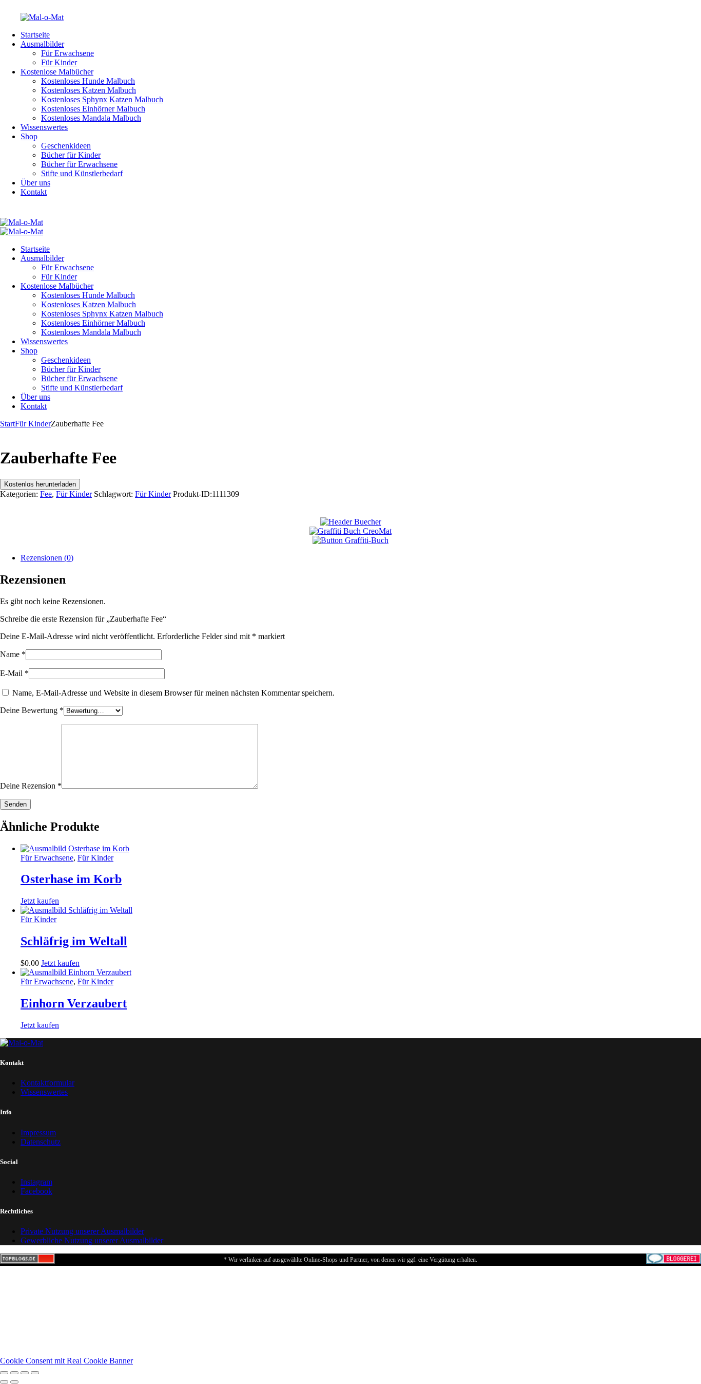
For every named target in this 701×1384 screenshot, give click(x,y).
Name (13, 654)
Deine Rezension (31, 785)
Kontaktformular (47, 1082)
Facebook (36, 1191)
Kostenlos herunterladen (40, 484)
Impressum (38, 1132)
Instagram (36, 1181)
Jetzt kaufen (40, 900)
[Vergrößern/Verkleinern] (4, 1372)
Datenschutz (41, 1141)
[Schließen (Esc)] (35, 1372)
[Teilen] (25, 1372)
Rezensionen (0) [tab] (47, 557)
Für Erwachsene (47, 857)
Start (7, 423)
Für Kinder (33, 423)
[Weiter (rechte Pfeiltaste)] (14, 1381)
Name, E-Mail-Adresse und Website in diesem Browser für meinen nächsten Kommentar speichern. (173, 692)
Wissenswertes (44, 1092)
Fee (46, 494)
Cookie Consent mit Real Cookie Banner (66, 1360)
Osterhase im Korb (71, 879)
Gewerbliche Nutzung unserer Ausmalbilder (92, 1240)
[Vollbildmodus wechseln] (14, 1372)
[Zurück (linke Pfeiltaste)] (4, 1381)
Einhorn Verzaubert (74, 1003)
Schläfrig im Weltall (74, 941)
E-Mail (14, 673)
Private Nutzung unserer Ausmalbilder (82, 1231)
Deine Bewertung (32, 710)
